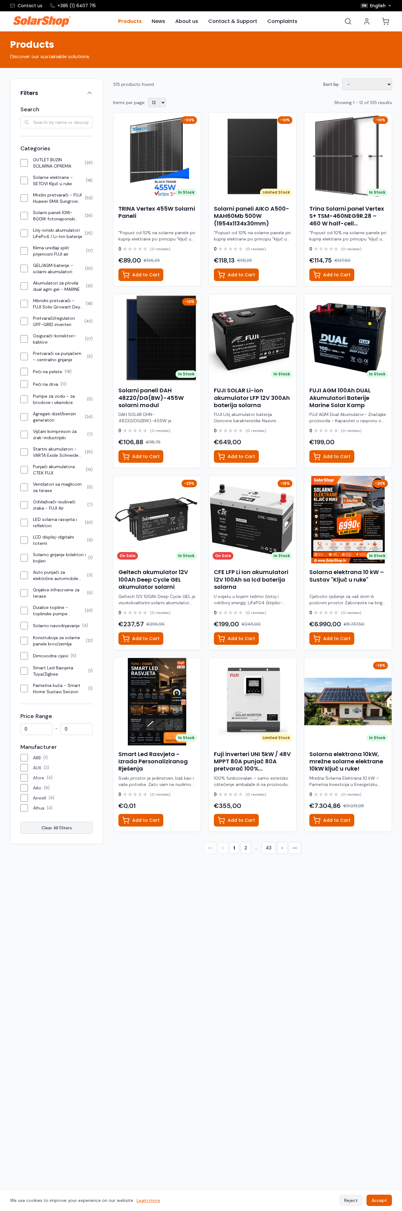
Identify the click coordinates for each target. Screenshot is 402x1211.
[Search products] (348, 21)
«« (210, 848)
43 (269, 848)
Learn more (148, 1200)
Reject (351, 1200)
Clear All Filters (56, 828)
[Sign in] (367, 21)
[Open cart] (385, 21)
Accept (379, 1200)
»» (295, 848)
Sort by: (331, 84)
